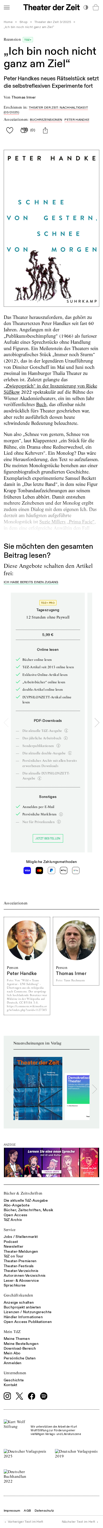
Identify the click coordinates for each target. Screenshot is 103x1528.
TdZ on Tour (14, 1256)
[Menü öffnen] (6, 7)
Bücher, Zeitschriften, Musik (28, 1210)
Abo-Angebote (17, 1205)
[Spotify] (44, 1396)
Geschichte (14, 1380)
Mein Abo (12, 1353)
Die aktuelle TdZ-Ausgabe (26, 1200)
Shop (23, 22)
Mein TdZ (12, 1331)
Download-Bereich (20, 1348)
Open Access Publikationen (28, 1322)
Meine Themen (17, 1338)
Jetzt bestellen (47, 838)
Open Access (15, 1215)
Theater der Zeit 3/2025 (52, 22)
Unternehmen (15, 1373)
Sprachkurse (15, 1285)
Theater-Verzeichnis (21, 1271)
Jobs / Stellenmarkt (21, 1236)
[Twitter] (19, 1396)
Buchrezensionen (46, 120)
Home (8, 22)
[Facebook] (31, 1396)
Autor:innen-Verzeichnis (25, 1275)
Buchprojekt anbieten (22, 1307)
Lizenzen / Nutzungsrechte (28, 1312)
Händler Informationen (23, 1317)
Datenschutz (44, 1511)
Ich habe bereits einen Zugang (31, 582)
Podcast (11, 1241)
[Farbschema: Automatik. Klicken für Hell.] (86, 7)
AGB (27, 1511)
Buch (41, 404)
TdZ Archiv (13, 1220)
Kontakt (10, 1385)
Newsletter (14, 1246)
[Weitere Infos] (66, 730)
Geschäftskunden (18, 1295)
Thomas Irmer (24, 97)
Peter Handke (76, 120)
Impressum (12, 1511)
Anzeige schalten (19, 1302)
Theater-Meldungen (21, 1251)
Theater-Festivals (19, 1266)
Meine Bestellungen (21, 1343)
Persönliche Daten (20, 1358)
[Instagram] (7, 1396)
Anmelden (13, 1363)
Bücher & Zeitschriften (23, 1193)
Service (9, 1229)
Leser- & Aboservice (21, 1280)
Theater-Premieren (20, 1261)
